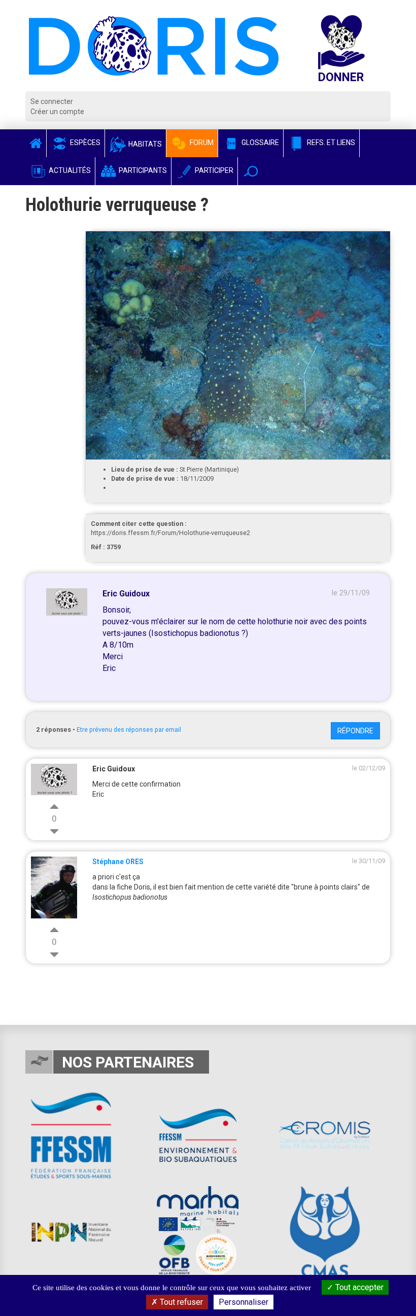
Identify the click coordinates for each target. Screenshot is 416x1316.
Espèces (84, 142)
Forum (201, 142)
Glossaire (259, 142)
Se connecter (51, 101)
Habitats (144, 144)
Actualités (69, 170)
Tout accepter (358, 1287)
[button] (251, 171)
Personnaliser (243, 1302)
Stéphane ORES (118, 862)
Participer (213, 170)
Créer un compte (57, 112)
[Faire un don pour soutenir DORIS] (351, 53)
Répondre (355, 731)
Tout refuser (180, 1302)
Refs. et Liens (330, 142)
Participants (142, 170)
